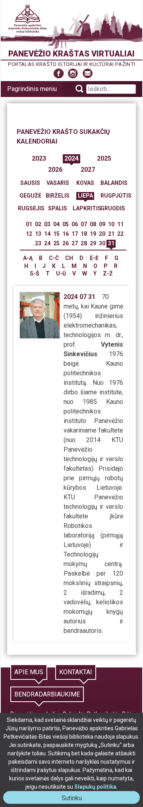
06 (75, 224)
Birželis (58, 195)
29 (93, 243)
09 (102, 224)
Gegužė (30, 195)
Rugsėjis (31, 208)
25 (56, 243)
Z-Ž (108, 273)
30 (102, 243)
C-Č (54, 258)
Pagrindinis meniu (32, 89)
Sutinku (75, 799)
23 (38, 243)
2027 (88, 169)
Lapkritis (87, 208)
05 (65, 224)
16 (65, 234)
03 (47, 224)
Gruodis (112, 208)
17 (75, 234)
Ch (69, 258)
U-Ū (61, 273)
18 (84, 234)
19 (93, 234)
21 (111, 234)
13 (38, 234)
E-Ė (94, 258)
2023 (39, 158)
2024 (71, 158)
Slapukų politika (95, 787)
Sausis (30, 183)
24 (47, 243)
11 (120, 224)
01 (29, 224)
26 (65, 243)
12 (29, 234)
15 (56, 234)
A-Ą (28, 258)
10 (111, 224)
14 (47, 234)
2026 (55, 169)
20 (102, 234)
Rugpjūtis (115, 195)
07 (84, 224)
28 (84, 243)
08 (93, 224)
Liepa (85, 195)
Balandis (114, 183)
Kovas (85, 183)
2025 (104, 158)
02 (38, 224)
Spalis (57, 208)
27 (75, 243)
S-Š (34, 273)
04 (56, 224)
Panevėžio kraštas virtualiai (71, 53)
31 (111, 243)
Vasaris (57, 183)
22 (120, 234)
